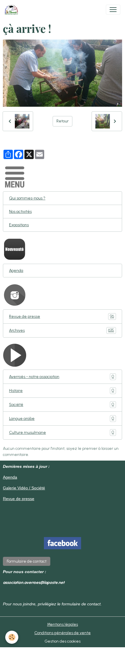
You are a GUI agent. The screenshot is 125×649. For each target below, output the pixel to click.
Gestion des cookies (62, 641)
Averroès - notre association (61, 376)
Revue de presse (61, 316)
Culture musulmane (61, 432)
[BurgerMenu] (113, 10)
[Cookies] (11, 637)
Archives (61, 330)
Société (61, 404)
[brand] (12, 10)
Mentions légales (62, 624)
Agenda (16, 270)
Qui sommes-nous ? (27, 198)
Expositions (19, 224)
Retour (62, 121)
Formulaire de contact (27, 561)
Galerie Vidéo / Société (24, 488)
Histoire (61, 390)
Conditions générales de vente (62, 632)
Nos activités (20, 211)
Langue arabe (61, 418)
